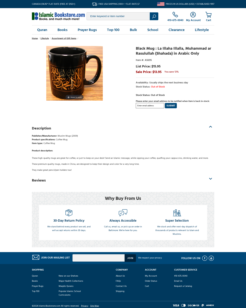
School (152, 30)
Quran (42, 30)
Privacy (84, 306)
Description (41, 128)
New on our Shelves (68, 276)
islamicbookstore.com (58, 16)
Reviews (39, 180)
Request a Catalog (183, 286)
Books (62, 30)
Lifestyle (202, 30)
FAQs (118, 281)
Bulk (133, 30)
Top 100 (113, 30)
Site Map (94, 306)
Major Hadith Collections (71, 281)
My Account (151, 276)
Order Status (151, 281)
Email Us (178, 281)
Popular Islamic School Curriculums (70, 293)
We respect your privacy (150, 258)
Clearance (177, 30)
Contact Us (121, 286)
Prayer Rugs (87, 30)
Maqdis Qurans (66, 286)
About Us (120, 276)
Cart (147, 286)
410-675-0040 (180, 276)
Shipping (120, 291)
